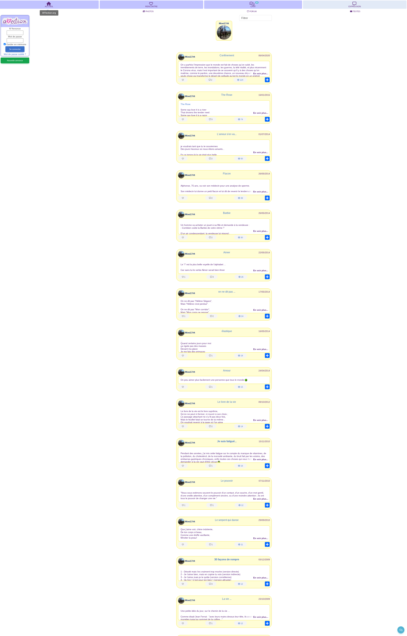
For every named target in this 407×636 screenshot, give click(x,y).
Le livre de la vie (226, 402)
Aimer (226, 252)
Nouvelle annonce (15, 60)
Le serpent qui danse (227, 520)
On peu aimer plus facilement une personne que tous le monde (213, 380)
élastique (227, 331)
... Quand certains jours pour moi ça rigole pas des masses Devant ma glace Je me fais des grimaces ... (196, 346)
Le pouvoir (227, 480)
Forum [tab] (253, 11)
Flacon (227, 173)
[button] (224, 23)
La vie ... (226, 599)
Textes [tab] (356, 11)
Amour (227, 370)
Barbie (227, 213)
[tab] (151, 4)
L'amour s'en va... (227, 134)
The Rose (226, 94)
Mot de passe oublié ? (15, 54)
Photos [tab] (150, 11)
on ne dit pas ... (226, 291)
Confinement (227, 55)
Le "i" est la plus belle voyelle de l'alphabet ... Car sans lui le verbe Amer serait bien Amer (203, 267)
